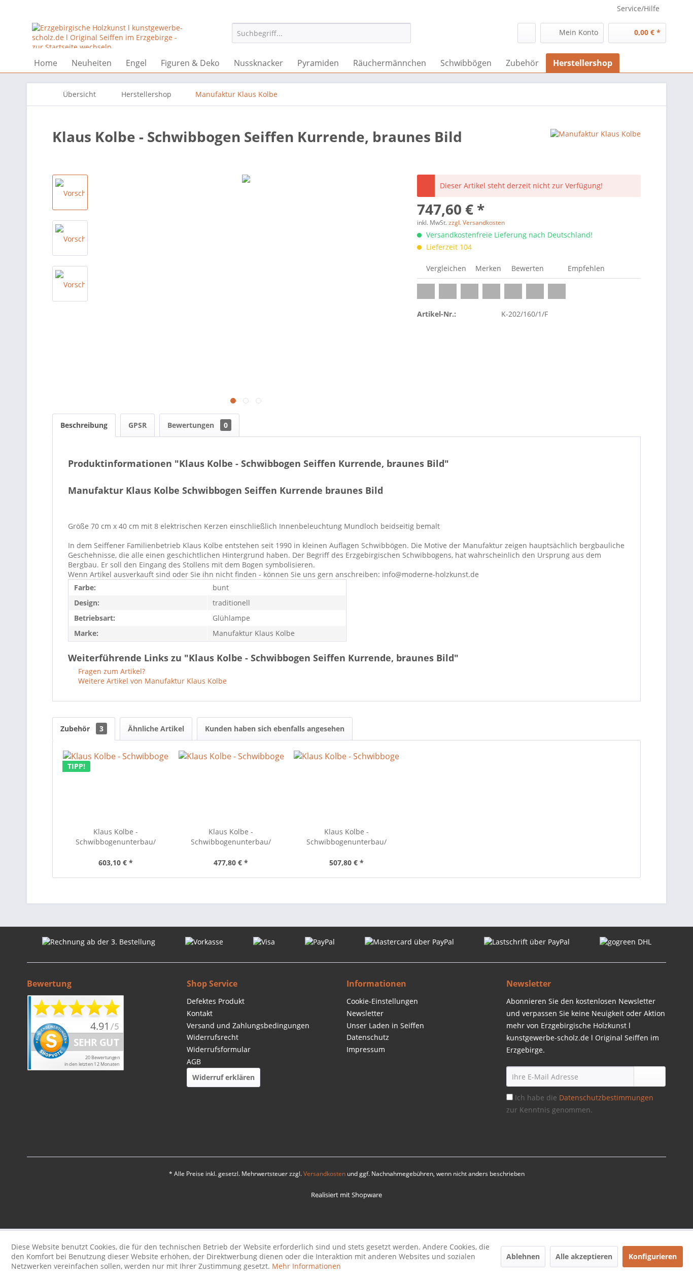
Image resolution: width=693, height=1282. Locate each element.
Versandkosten (324, 1173)
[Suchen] (401, 33)
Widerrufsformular (219, 1049)
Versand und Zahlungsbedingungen (248, 1025)
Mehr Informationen (306, 1266)
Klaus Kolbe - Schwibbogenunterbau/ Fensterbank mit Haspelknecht (346, 837)
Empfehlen (585, 268)
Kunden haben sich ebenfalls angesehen (274, 728)
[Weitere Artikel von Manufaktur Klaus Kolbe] (595, 146)
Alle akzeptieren (584, 1256)
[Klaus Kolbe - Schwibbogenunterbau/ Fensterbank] (231, 786)
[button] (426, 291)
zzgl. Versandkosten (476, 222)
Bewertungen (197, 425)
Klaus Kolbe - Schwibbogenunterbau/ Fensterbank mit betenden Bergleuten (116, 837)
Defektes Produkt (216, 1001)
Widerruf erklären (223, 1077)
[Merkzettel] (526, 33)
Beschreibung (84, 425)
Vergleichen (445, 268)
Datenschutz (367, 1037)
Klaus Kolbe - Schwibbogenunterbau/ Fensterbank (231, 837)
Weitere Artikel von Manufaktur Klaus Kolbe (151, 681)
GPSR (137, 425)
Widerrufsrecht (212, 1037)
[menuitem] (321, 33)
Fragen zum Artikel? (110, 671)
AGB (194, 1061)
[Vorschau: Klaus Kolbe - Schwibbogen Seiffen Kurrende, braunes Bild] (70, 192)
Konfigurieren (653, 1256)
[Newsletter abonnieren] (650, 1076)
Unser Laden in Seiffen (385, 1025)
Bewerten (527, 268)
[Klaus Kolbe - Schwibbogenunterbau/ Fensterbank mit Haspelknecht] (346, 786)
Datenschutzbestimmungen (606, 1097)
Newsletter (365, 1013)
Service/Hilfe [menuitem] (638, 8)
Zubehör (81, 728)
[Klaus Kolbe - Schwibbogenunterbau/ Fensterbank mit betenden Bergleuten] (115, 786)
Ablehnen (523, 1256)
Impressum (365, 1049)
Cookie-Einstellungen (382, 1001)
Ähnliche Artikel (156, 728)
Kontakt (200, 1013)
